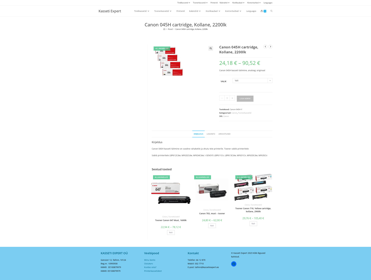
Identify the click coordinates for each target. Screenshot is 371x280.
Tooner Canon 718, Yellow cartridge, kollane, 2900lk (253, 210)
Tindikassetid (182, 2)
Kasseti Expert (110, 11)
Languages (268, 2)
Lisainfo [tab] (211, 134)
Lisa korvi (245, 98)
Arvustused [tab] (225, 134)
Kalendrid (223, 2)
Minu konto (149, 260)
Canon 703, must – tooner (212, 213)
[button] (210, 48)
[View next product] (270, 47)
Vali (171, 232)
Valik (223, 81)
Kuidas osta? (150, 267)
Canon (234, 113)
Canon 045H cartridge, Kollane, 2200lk (191, 29)
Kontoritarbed (253, 2)
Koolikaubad (237, 2)
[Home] (164, 29)
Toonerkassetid (199, 2)
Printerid (214, 2)
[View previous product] (265, 47)
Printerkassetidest (153, 271)
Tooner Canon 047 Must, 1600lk (171, 220)
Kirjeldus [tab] (198, 134)
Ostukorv (148, 263)
